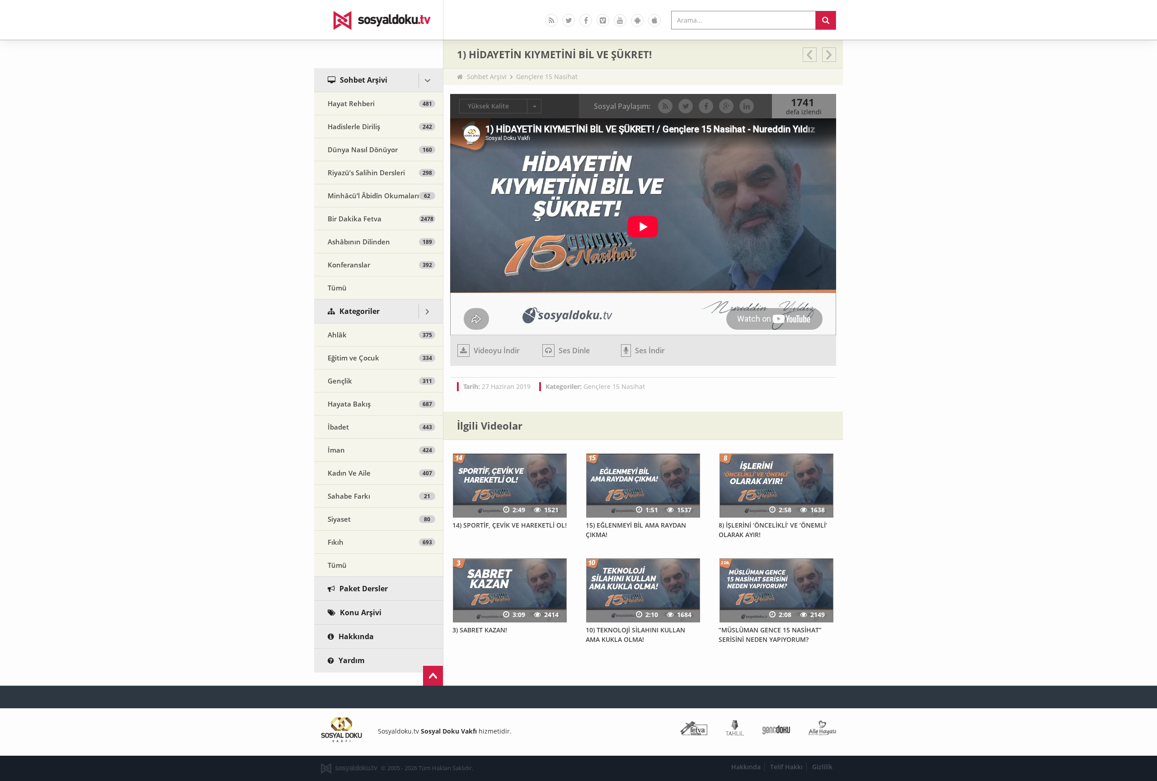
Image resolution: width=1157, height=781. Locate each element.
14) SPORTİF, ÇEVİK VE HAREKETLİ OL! (509, 525)
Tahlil (735, 729)
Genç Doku (776, 729)
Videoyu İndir (496, 350)
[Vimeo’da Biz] (603, 20)
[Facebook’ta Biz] (585, 20)
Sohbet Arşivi (487, 76)
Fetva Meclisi (693, 729)
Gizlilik (822, 766)
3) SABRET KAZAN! (479, 630)
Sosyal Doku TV (378, 20)
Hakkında (746, 766)
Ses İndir (649, 350)
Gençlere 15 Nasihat (547, 76)
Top (433, 676)
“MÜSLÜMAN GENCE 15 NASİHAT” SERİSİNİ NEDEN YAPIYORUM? (770, 635)
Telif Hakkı (786, 766)
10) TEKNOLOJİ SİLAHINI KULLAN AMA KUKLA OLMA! (635, 635)
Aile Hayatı (822, 729)
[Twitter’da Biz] (568, 20)
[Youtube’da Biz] (620, 20)
